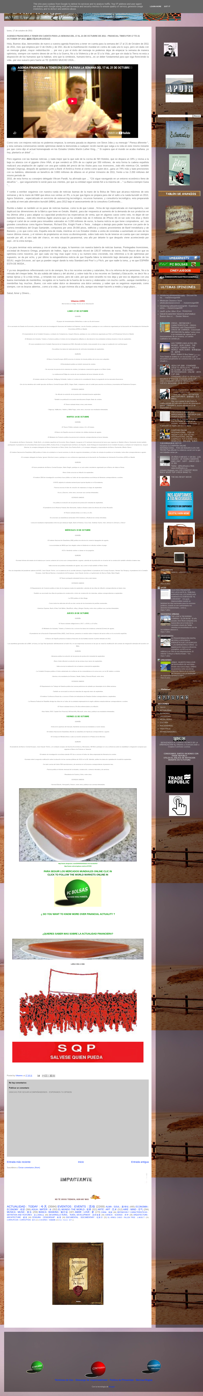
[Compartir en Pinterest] (53, 1075)
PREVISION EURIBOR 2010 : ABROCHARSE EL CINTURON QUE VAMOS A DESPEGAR (186, 414)
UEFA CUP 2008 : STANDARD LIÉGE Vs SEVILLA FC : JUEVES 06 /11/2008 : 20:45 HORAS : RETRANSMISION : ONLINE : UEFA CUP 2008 (186, 370)
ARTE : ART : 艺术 (107, 1209)
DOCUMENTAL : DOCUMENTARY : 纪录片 (84, 1217)
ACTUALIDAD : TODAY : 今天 (27, 1206)
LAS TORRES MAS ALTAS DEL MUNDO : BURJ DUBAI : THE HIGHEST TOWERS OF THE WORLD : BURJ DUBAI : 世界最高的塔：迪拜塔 (186, 347)
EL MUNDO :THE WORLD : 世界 (74, 1209)
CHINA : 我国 (107, 1212)
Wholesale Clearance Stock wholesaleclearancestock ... (171, 302)
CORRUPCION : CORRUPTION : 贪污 (21, 1220)
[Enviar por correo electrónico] (43, 1075)
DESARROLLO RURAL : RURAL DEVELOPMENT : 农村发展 (75, 1215)
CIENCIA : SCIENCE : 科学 (117, 1215)
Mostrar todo (197, 681)
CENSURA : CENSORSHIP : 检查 (46, 1217)
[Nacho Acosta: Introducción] (179, 53)
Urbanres (180, 745)
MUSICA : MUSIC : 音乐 (19, 1212)
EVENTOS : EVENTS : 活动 (76, 1206)
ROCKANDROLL (166, 726)
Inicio (81, 1162)
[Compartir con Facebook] (51, 1075)
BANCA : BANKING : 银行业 (53, 1212)
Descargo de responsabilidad (92, 1380)
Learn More (155, 6)
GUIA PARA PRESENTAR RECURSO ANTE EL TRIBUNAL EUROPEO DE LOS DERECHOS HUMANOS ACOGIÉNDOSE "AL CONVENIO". (183, 594)
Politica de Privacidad (122, 1380)
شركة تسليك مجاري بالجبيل (170, 311)
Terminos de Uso (64, 1380)
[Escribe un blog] (46, 1075)
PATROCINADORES (168, 732)
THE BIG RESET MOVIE (181, 477)
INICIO (162, 707)
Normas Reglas (144, 1380)
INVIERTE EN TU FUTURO (179, 760)
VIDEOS (174, 572)
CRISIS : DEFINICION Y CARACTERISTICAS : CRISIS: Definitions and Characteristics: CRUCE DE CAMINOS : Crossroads (185, 326)
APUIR (163, 588)
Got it (167, 6)
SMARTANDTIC (167, 636)
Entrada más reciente (19, 1162)
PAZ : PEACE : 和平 (65, 1220)
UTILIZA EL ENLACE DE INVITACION (179, 758)
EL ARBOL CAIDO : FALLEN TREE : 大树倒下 (126, 1217)
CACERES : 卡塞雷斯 (47, 1220)
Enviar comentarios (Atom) (29, 1168)
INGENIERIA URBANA (170, 614)
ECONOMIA (165, 713)
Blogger (112, 1387)
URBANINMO (166, 660)
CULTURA (164, 723)
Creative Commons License (179, 747)
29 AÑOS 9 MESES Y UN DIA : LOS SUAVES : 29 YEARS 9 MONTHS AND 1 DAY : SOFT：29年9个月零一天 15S (186, 460)
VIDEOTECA (165, 729)
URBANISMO (165, 716)
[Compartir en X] (48, 1075)
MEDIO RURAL (166, 719)
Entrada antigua (140, 1162)
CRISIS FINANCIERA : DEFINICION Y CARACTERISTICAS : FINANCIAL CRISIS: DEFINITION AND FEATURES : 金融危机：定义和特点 (186, 394)
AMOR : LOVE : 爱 (84, 1212)
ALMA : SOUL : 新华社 (117, 1207)
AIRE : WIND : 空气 (133, 1209)
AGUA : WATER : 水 (41, 1209)
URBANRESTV (167, 570)
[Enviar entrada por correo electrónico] (38, 1076)
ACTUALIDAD (165, 710)
